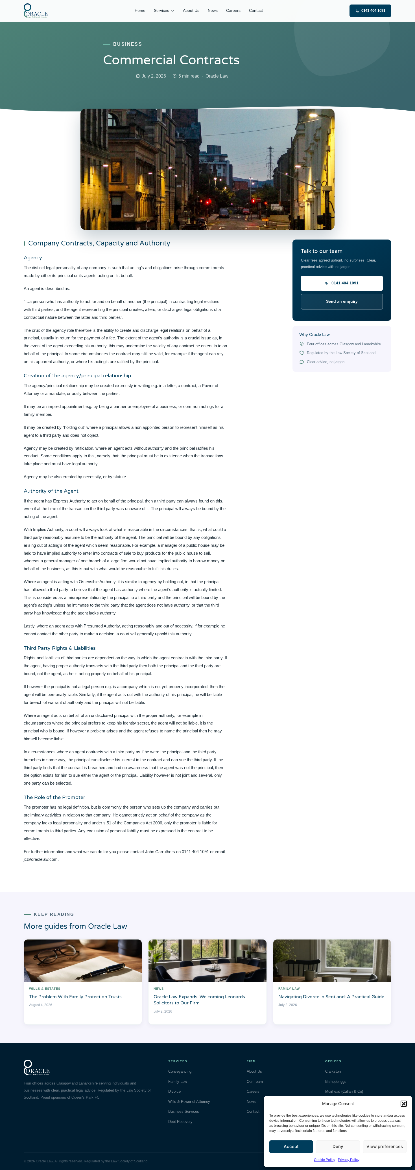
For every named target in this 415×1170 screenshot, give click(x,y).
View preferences (384, 1146)
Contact (256, 10)
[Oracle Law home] (36, 10)
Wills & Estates (44, 988)
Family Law (289, 988)
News (213, 10)
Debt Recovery (180, 1121)
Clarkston (333, 1071)
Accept (291, 1146)
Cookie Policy (324, 1160)
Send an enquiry (342, 301)
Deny (338, 1146)
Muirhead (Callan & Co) (344, 1091)
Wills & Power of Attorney (189, 1101)
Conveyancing (179, 1071)
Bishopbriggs (335, 1081)
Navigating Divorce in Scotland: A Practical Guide (331, 997)
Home (140, 10)
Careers (233, 10)
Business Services (183, 1111)
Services (161, 10)
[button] (404, 1104)
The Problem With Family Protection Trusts (75, 997)
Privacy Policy (348, 1160)
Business (127, 44)
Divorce (174, 1091)
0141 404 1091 (373, 10)
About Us (191, 10)
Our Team (255, 1081)
